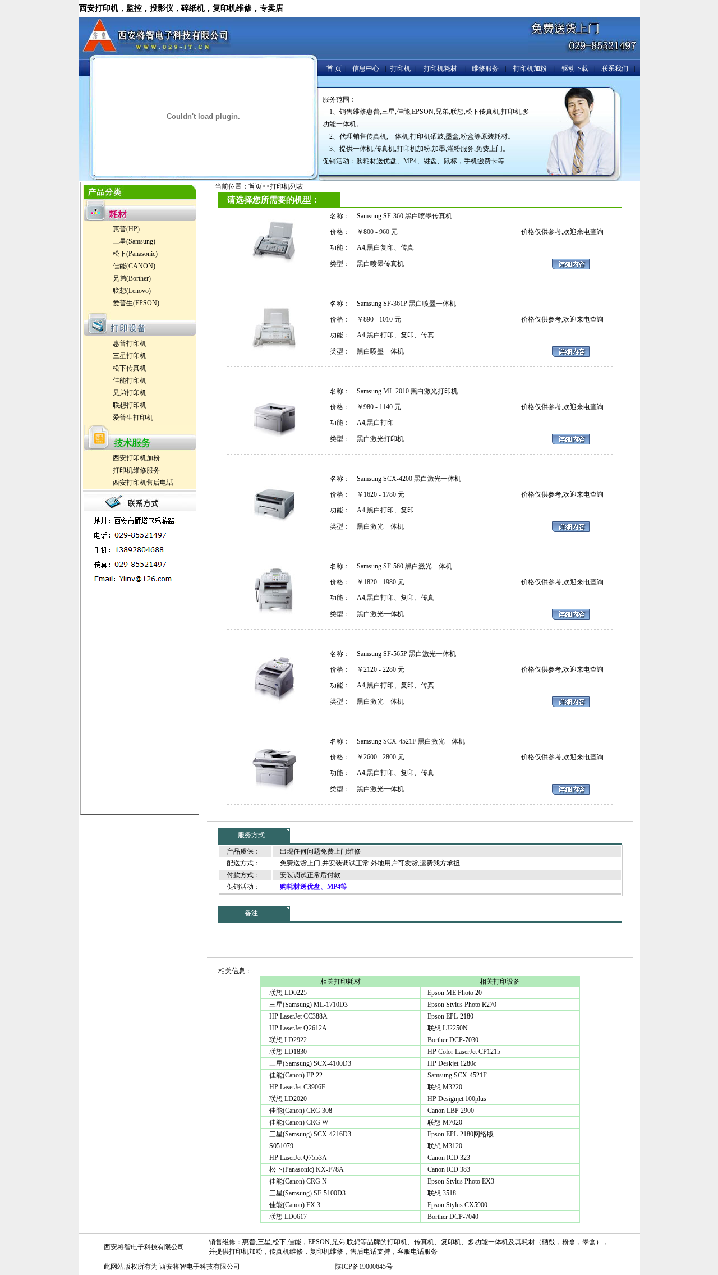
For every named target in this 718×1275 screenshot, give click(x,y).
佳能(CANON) (134, 266)
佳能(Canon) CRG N (297, 1181)
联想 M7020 (444, 1122)
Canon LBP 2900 (450, 1111)
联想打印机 (129, 405)
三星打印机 (129, 356)
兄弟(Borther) (132, 278)
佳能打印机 (129, 380)
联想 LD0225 (287, 993)
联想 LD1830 (287, 1052)
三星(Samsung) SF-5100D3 (307, 1193)
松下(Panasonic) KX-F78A (306, 1169)
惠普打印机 (129, 343)
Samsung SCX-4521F (457, 1075)
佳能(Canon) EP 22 (295, 1075)
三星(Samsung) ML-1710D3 (308, 1004)
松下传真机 (129, 368)
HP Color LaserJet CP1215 (463, 1052)
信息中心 (365, 68)
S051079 (280, 1146)
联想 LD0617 (287, 1217)
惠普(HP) (126, 229)
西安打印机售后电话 (143, 483)
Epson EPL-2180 (450, 1016)
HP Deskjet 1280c (451, 1063)
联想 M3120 (444, 1146)
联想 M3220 (444, 1087)
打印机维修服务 (136, 470)
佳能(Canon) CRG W (298, 1122)
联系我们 (614, 68)
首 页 (334, 68)
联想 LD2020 (287, 1099)
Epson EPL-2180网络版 (460, 1134)
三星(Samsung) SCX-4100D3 (309, 1063)
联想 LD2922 (287, 1040)
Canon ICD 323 (448, 1158)
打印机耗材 (440, 68)
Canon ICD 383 (448, 1169)
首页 (255, 186)
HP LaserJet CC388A (298, 1016)
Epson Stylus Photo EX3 (460, 1181)
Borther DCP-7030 (452, 1040)
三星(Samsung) (134, 241)
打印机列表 (286, 186)
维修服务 (485, 68)
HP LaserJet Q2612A (297, 1028)
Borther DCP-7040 (452, 1217)
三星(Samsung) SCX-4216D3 (309, 1134)
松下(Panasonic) (135, 254)
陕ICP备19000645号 (364, 1267)
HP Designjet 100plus (456, 1099)
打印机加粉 (530, 68)
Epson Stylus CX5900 (457, 1205)
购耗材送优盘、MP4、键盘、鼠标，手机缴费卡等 (430, 161)
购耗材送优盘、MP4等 (313, 887)
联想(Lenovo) (132, 291)
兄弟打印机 (129, 393)
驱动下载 (574, 68)
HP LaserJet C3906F (296, 1087)
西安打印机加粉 (136, 458)
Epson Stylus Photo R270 (461, 1004)
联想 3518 (441, 1193)
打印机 (400, 68)
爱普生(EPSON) (136, 303)
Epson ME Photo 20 (454, 993)
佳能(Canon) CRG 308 (300, 1111)
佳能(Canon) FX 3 (294, 1205)
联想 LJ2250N (447, 1028)
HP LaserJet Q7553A (297, 1158)
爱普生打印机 (133, 417)
